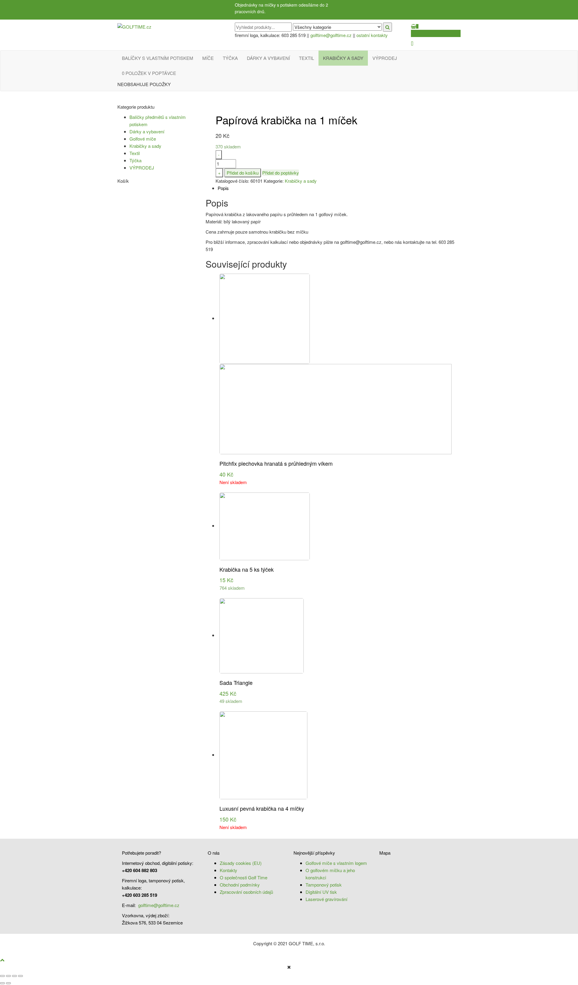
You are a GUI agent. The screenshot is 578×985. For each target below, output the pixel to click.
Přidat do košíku (243, 172)
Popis (223, 188)
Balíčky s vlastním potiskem (157, 58)
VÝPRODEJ (384, 58)
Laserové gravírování (326, 899)
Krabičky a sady (343, 58)
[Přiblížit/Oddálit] (20, 976)
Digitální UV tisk (321, 892)
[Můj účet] (412, 43)
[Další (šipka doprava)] (8, 983)
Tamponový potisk (324, 884)
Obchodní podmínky (240, 884)
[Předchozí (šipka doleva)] (2, 983)
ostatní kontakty (372, 35)
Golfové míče (142, 138)
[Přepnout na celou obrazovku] (14, 976)
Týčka (230, 58)
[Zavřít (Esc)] (2, 976)
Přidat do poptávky (280, 172)
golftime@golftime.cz (331, 35)
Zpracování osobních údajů (246, 892)
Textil (306, 58)
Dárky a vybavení (268, 58)
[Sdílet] (8, 976)
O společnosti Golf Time (243, 877)
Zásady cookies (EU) (241, 863)
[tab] (339, 188)
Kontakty (228, 870)
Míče (208, 58)
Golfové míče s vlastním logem (336, 863)
